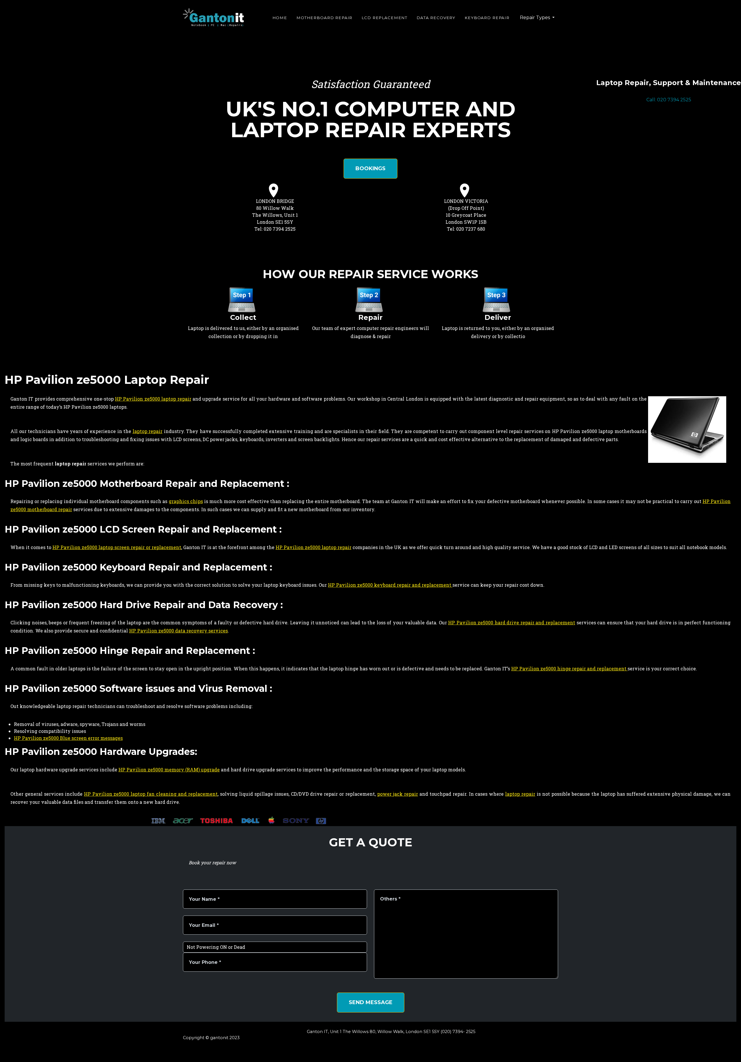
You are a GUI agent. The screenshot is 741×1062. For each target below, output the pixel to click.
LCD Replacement (384, 17)
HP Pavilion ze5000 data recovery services (178, 631)
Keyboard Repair (487, 17)
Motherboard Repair (324, 17)
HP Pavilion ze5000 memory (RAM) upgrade (169, 769)
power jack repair (397, 794)
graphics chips (186, 501)
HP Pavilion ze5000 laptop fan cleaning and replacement (151, 794)
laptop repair (148, 431)
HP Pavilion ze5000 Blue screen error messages (68, 738)
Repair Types (535, 17)
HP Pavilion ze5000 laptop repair (153, 399)
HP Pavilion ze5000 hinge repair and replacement (569, 668)
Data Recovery (436, 17)
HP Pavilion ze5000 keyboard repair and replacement (390, 585)
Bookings (370, 168)
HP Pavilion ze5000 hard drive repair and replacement (511, 622)
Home (279, 17)
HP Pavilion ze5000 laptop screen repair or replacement (116, 547)
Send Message (370, 1002)
